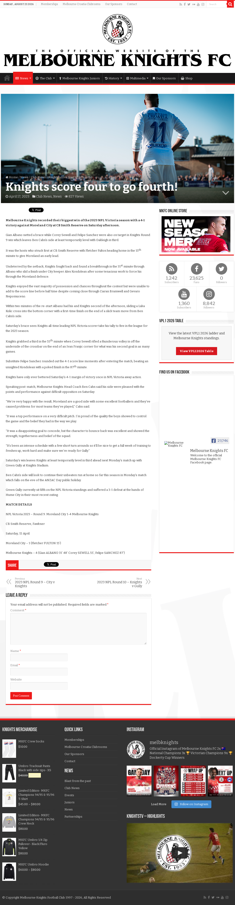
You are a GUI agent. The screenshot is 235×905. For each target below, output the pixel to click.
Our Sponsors (113, 4)
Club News (38, 177)
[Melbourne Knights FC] (117, 40)
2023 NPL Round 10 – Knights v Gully (119, 582)
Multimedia (137, 78)
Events (69, 795)
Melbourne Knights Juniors (81, 78)
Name (15, 651)
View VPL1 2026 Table (196, 351)
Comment (18, 610)
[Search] (230, 4)
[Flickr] (194, 4)
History (114, 78)
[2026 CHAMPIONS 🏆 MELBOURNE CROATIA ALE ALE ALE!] (166, 781)
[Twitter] (189, 4)
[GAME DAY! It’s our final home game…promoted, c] (139, 781)
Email (15, 665)
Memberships (49, 4)
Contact (132, 4)
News (24, 78)
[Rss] (180, 4)
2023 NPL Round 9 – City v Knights (35, 582)
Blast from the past (77, 781)
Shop (189, 78)
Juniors (69, 802)
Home (7, 78)
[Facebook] (184, 4)
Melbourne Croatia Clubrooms (82, 4)
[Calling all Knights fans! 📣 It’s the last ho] (220, 781)
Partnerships (73, 816)
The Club (46, 78)
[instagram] (203, 4)
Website (16, 679)
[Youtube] (198, 4)
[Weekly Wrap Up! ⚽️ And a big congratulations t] (193, 781)
